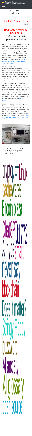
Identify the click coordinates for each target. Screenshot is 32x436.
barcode (4, 100)
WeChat (4, 63)
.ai (16, 16)
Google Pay (8, 61)
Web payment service (17, 117)
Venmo (23, 61)
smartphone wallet (14, 119)
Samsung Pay (16, 61)
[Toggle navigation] (3, 6)
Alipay (11, 63)
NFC (20, 98)
